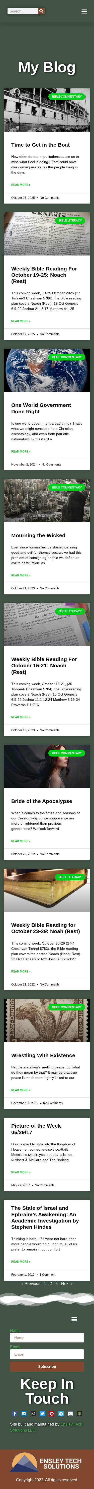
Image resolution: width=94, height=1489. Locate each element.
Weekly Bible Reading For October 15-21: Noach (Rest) (44, 665)
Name (15, 1331)
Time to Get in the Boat (40, 145)
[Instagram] (33, 1413)
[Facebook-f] (14, 1413)
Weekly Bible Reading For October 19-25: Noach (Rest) (44, 275)
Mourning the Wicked (38, 535)
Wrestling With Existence (43, 1055)
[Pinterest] (51, 1413)
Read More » (21, 185)
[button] (84, 11)
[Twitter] (42, 1413)
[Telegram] (61, 1413)
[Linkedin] (24, 1413)
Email (15, 1347)
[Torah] (70, 1413)
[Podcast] (79, 1413)
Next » (67, 1283)
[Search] (41, 11)
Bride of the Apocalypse (41, 801)
